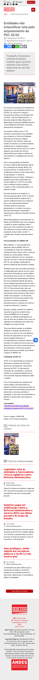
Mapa (19, 624)
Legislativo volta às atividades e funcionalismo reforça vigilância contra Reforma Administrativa (19, 473)
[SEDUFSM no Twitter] (8, 4)
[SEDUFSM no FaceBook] (5, 4)
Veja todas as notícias (20, 591)
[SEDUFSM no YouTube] (14, 4)
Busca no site (19, 626)
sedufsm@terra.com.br (19, 622)
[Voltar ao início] (9, 9)
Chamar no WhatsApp (21, 620)
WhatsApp (18, 2)
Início (6, 14)
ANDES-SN (31, 2)
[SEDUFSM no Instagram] (11, 4)
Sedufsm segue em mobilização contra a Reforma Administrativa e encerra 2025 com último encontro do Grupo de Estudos (18, 512)
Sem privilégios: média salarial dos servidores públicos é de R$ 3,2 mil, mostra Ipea (17, 552)
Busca (8, 2)
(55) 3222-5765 (21, 618)
